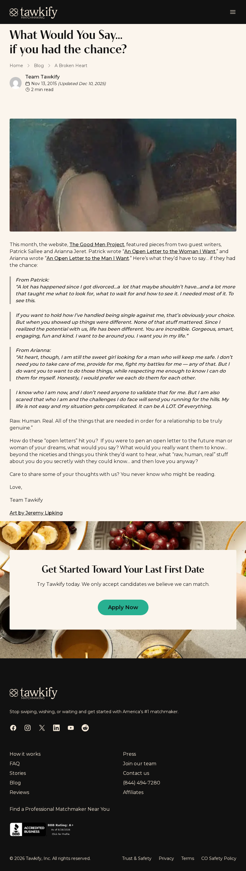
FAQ (15, 763)
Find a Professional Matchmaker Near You (60, 809)
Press (129, 754)
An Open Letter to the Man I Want (87, 258)
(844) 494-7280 (141, 783)
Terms (187, 858)
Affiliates (133, 792)
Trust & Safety (137, 858)
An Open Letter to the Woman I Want (169, 251)
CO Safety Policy (218, 858)
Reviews (19, 792)
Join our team (139, 763)
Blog (15, 783)
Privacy (166, 858)
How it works (25, 754)
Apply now (123, 607)
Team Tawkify (42, 77)
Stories (18, 773)
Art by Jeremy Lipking (36, 513)
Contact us (136, 773)
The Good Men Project (96, 244)
